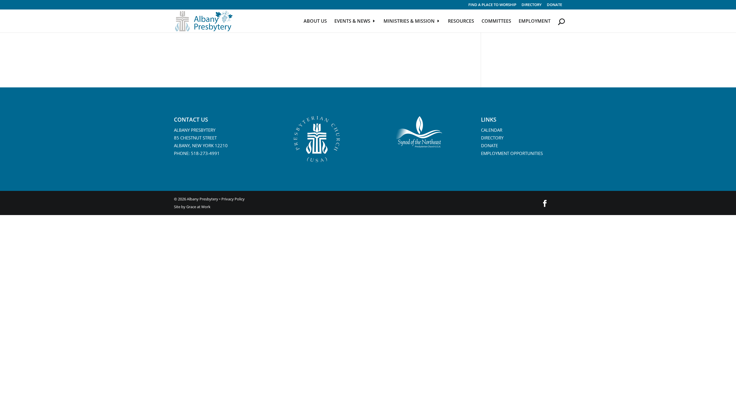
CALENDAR (491, 130)
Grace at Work (198, 206)
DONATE (489, 145)
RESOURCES (461, 21)
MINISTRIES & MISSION (409, 21)
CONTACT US (191, 119)
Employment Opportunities (512, 153)
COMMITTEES (496, 21)
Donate (554, 5)
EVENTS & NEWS (352, 21)
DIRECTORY (532, 5)
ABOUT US (315, 21)
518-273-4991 (205, 153)
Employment (535, 21)
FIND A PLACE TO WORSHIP (492, 5)
